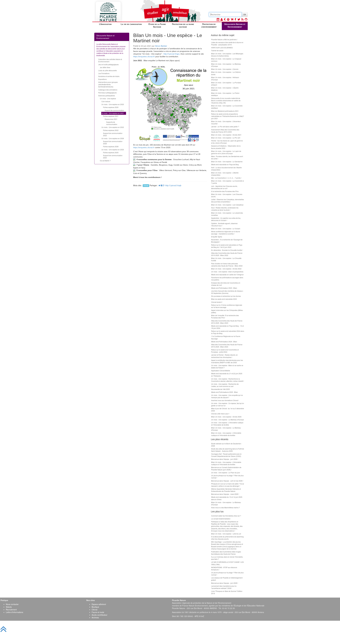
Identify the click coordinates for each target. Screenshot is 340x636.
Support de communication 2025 (112, 156)
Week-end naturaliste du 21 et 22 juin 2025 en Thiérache (226, 374)
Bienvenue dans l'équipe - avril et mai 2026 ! (227, 481)
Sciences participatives (106, 95)
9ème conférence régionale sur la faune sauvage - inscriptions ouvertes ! (225, 232)
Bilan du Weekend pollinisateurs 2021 (225, 111)
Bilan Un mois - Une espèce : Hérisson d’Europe (225, 78)
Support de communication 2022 (112, 134)
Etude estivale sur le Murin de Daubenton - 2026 (226, 444)
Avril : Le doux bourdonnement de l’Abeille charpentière (226, 168)
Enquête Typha (216, 236)
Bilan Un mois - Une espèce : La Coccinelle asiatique (227, 107)
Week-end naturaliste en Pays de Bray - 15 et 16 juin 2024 (227, 327)
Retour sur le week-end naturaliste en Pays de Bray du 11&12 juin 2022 (226, 246)
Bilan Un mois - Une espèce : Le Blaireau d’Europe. (226, 65)
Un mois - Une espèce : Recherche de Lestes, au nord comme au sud (225, 385)
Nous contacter (12, 604)
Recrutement (11, 609)
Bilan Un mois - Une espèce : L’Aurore (224, 69)
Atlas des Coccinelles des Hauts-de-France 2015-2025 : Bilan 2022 (226, 254)
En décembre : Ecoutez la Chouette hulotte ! (227, 250)
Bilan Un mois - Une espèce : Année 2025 (226, 417)
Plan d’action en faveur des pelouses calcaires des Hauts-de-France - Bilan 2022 (227, 264)
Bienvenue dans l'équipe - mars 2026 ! (225, 494)
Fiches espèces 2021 (110, 116)
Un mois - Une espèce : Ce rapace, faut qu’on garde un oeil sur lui (227, 404)
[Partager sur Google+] (164, 185)
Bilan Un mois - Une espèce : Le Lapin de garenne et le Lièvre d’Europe (226, 152)
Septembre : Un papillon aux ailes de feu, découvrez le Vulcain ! (226, 219)
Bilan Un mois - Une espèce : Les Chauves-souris (227, 195)
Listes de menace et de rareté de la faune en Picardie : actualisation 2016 (227, 43)
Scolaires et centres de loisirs (108, 76)
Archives (95, 617)
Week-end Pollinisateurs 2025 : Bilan (224, 392)
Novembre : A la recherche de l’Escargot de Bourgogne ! (227, 240)
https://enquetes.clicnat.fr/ (144, 56)
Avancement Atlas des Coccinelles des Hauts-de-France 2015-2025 (225, 130)
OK (244, 14)
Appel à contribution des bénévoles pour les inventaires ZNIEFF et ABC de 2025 (227, 361)
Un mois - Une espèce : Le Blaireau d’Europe (227, 419)
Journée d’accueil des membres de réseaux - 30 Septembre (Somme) (227, 292)
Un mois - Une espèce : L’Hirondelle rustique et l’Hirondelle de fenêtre (227, 423)
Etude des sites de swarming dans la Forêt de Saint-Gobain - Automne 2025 (227, 450)
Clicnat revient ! (216, 302)
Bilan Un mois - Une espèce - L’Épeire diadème (225, 89)
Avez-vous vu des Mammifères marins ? (225, 507)
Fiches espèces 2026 (110, 146)
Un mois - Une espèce (108, 98)
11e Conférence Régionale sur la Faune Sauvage (225, 337)
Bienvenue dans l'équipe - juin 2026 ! (224, 459)
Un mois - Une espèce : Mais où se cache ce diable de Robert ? (227, 366)
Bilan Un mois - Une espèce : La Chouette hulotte (226, 259)
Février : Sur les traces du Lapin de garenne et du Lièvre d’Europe (227, 141)
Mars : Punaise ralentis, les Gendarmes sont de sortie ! (227, 157)
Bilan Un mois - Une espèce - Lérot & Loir (226, 534)
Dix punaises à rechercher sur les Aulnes (226, 296)
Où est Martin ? (105, 160)
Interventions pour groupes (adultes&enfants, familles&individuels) (108, 84)
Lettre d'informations (14, 612)
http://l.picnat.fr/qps (171, 54)
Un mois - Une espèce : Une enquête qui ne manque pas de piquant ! (227, 396)
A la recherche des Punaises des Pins (225, 191)
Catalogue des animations (107, 90)
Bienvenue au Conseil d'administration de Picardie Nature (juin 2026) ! (226, 468)
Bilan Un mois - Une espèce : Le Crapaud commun (226, 60)
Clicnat (94, 609)
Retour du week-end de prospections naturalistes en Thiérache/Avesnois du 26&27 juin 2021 (227, 116)
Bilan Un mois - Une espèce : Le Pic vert (225, 138)
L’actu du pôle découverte (107, 70)
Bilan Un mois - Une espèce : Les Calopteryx (227, 205)
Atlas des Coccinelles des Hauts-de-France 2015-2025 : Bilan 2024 (226, 345)
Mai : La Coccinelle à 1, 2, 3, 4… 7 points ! (226, 178)
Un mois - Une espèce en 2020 (112, 104)
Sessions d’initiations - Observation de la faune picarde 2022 (226, 147)
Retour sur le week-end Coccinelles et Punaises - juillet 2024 (225, 351)
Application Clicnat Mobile (220, 370)
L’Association (105, 24)
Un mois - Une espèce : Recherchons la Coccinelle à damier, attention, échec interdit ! (227, 380)
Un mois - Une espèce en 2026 (112, 138)
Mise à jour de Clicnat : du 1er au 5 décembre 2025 (227, 409)
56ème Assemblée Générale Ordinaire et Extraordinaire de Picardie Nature (226, 490)
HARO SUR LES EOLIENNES (222, 47)
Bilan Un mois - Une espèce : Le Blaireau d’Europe (226, 429)
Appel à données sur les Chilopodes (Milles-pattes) (227, 311)
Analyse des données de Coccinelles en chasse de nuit (225, 284)
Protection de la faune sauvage (183, 25)
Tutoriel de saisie (217, 50)
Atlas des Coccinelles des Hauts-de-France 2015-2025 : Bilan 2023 (226, 322)
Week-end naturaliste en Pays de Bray (225, 164)
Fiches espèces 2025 (110, 152)
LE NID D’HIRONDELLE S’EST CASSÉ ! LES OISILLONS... (227, 563)
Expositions (102, 79)
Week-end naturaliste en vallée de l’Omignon (227, 274)
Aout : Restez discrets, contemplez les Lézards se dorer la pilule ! (224, 209)
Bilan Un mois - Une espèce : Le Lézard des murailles (227, 214)
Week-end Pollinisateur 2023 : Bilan (224, 288)
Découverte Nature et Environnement (234, 25)
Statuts (9, 607)
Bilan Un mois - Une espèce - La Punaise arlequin (226, 83)
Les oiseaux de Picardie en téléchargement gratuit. (227, 579)
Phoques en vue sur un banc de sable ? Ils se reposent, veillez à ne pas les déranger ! (227, 485)
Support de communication (114, 110)
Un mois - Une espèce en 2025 (112, 149)
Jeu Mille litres (105, 67)
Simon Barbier (161, 46)
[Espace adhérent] (221, 19)
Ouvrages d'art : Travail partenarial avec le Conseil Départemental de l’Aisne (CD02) (226, 455)
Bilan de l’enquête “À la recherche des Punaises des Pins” (225, 316)
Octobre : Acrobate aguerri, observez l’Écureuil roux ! (224, 224)
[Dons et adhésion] (225, 19)
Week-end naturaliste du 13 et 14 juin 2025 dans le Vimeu (226, 498)
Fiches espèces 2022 (110, 130)
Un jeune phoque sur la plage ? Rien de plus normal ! (227, 476)
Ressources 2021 (111, 119)
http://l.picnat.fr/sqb (173, 185)
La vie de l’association (131, 24)
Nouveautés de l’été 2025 (220, 389)
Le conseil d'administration (220, 519)
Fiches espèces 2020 (110, 107)
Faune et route (98, 612)
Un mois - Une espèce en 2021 (112, 113)
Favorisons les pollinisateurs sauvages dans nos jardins (227, 278)
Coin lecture (105, 101)
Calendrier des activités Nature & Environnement (110, 60)
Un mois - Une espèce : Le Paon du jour (225, 472)
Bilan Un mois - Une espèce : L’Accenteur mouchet (226, 122)
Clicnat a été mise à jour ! (220, 413)
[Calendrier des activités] (218, 19)
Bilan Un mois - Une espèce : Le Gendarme (227, 161)
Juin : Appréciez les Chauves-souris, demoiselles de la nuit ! (224, 187)
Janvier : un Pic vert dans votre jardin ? (225, 126)
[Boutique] (232, 19)
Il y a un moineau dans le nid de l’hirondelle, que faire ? (227, 558)
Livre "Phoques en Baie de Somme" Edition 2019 (226, 592)
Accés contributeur (99, 615)
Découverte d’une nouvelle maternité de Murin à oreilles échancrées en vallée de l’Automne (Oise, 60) (226, 100)
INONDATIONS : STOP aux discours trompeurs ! (224, 568)
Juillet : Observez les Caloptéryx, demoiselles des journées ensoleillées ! (227, 200)
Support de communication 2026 (112, 142)
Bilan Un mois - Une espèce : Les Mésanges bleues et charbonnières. (227, 54)
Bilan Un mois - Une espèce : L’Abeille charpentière (225, 174)
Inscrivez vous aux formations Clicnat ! (225, 400)
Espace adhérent (99, 604)
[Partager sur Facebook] (161, 185)
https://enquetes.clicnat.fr (143, 147)
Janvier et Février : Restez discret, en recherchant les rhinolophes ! (224, 356)
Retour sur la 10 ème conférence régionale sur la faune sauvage (226, 306)
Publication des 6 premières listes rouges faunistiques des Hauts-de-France (226, 552)
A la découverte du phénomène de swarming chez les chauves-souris (227, 537)
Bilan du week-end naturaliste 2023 (224, 299)
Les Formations (103, 73)
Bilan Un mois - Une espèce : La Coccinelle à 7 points (227, 182)
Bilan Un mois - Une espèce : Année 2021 (226, 135)
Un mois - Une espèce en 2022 (112, 127)
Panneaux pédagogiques (107, 92)
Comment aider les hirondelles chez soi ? (226, 516)
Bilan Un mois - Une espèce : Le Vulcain (225, 228)
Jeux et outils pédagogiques (108, 64)
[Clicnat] (228, 19)
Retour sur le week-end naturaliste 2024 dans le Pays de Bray (227, 332)
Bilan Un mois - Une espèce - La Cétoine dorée (226, 73)
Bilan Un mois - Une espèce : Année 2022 (226, 269)
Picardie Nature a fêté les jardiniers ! (224, 39)
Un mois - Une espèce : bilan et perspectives (227, 271)
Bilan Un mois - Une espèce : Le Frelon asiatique (225, 94)
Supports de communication (111, 123)
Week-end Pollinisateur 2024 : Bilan (224, 341)
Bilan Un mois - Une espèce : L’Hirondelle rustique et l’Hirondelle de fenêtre (226, 434)
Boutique (95, 607)
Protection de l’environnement (209, 25)
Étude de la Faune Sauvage (157, 25)
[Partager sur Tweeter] (160, 185)
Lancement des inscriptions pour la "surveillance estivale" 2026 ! (223, 587)
